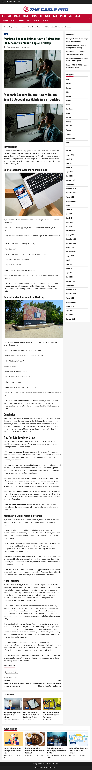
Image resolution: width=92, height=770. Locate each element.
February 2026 (70, 180)
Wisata (13, 20)
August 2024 (70, 256)
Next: (47, 683)
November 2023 (71, 294)
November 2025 (71, 193)
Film (41, 16)
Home (3, 16)
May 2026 (69, 167)
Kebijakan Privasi (39, 764)
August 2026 (70, 155)
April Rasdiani (8, 755)
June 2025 (69, 214)
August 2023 (70, 306)
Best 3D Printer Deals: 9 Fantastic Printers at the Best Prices (51, 714)
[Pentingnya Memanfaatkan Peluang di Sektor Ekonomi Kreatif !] (13, 739)
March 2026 (69, 176)
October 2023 (70, 298)
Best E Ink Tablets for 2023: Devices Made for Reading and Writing (31, 714)
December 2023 (71, 289)
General (5, 20)
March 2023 (69, 315)
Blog (9, 16)
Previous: (18, 683)
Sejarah (77, 16)
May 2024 (69, 268)
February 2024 (70, 281)
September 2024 (71, 252)
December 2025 (71, 188)
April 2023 (69, 310)
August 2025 (70, 205)
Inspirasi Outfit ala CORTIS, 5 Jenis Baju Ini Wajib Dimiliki (76, 66)
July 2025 (69, 209)
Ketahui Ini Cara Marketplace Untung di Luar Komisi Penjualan (77, 59)
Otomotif (63, 16)
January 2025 (70, 235)
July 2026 (69, 159)
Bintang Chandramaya (53, 755)
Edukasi (34, 16)
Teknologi (21, 20)
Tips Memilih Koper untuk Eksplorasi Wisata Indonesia (12, 714)
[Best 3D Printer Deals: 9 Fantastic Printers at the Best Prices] (52, 704)
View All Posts (12, 672)
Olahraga (17, 16)
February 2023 (70, 319)
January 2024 (70, 285)
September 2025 (71, 201)
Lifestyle (45, 20)
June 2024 (69, 264)
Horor (29, 20)
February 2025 (70, 231)
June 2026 (69, 163)
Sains (70, 16)
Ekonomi (36, 20)
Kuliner (55, 16)
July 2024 (69, 260)
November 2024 (71, 243)
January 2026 (70, 184)
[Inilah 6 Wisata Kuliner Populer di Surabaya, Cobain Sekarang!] (35, 739)
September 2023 (71, 302)
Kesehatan (26, 16)
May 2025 (69, 218)
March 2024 (69, 277)
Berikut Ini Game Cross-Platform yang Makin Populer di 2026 (76, 53)
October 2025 (70, 197)
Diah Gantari (8, 719)
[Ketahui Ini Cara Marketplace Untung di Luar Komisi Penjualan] (78, 739)
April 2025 (69, 222)
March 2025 (69, 226)
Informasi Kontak (52, 764)
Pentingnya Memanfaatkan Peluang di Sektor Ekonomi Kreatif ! (77, 40)
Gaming (47, 16)
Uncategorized (70, 138)
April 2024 (69, 273)
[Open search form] (89, 18)
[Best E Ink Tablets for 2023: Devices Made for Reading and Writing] (32, 704)
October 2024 (70, 247)
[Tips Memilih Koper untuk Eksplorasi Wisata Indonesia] (13, 704)
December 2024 (71, 239)
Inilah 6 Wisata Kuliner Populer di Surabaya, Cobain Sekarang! (76, 46)
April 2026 (69, 172)
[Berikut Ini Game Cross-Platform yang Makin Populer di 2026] (57, 739)
